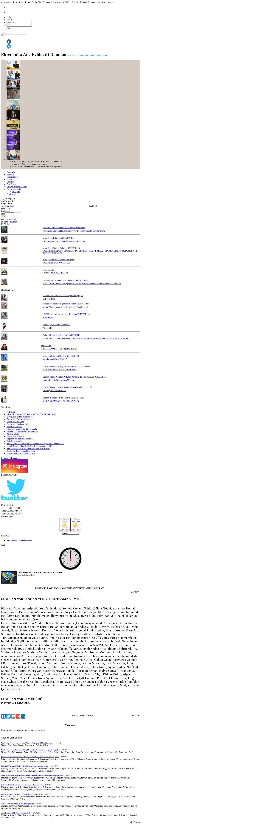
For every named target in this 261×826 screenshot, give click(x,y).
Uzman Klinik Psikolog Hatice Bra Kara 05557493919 (66, 366)
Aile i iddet (47, 328)
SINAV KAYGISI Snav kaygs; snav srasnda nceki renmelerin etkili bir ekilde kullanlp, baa (82, 283)
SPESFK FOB (49, 299)
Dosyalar (10, 182)
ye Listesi (11, 412)
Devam (136, 822)
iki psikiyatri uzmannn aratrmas (20, 439)
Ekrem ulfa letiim (14, 189)
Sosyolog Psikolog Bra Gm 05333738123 (61, 356)
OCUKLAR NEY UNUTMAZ (56, 263)
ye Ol (9, 17)
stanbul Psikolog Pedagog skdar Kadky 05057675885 (66, 304)
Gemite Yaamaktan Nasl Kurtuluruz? (22, 431)
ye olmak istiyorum (9, 222)
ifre (2, 214)
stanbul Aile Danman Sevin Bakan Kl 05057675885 (65, 280)
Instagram (16, 191)
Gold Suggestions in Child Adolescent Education (64, 241)
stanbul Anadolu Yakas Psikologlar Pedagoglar (63, 295)
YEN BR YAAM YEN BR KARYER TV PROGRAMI (31, 414)
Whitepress (11, 194)
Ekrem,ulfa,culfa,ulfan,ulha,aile (20, 417)
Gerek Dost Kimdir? (15, 436)
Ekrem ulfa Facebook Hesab (19, 419)
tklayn (43, 730)
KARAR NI (48, 317)
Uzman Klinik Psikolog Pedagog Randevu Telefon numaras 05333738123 (75, 377)
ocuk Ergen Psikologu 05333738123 (58, 238)
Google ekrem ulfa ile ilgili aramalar (22, 429)
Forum (9, 179)
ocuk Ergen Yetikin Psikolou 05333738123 (61, 248)
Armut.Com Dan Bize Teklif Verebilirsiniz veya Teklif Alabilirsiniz (35, 443)
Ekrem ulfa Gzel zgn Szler (18, 424)
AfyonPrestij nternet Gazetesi (19, 540)
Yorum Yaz (135, 715)
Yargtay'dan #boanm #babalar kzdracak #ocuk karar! (65, 307)
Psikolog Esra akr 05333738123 (56, 324)
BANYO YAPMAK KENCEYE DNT (60, 369)
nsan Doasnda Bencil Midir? (55, 359)
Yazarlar (90, 715)
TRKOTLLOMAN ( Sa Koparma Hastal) (59, 349)
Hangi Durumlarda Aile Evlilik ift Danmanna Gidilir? (29, 446)
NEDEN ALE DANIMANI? (55, 273)
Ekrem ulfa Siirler (14, 426)
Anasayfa (11, 172)
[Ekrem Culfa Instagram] (14, 472)
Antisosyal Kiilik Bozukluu (54, 390)
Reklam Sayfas (13, 434)
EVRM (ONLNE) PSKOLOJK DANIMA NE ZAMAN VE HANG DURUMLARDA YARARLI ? (87, 338)
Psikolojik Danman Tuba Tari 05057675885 (61, 335)
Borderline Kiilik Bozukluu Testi (21, 451)
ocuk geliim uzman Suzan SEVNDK (58, 259)
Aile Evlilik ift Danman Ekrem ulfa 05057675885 (64, 227)
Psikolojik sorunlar (15, 441)
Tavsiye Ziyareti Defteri (17, 186)
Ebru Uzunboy (49, 270)
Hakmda (10, 174)
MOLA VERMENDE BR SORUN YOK (61, 401)
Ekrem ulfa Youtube (15, 421)
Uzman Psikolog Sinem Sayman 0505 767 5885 (63, 398)
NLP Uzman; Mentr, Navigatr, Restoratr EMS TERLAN (67, 314)
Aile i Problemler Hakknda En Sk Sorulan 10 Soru (28, 448)
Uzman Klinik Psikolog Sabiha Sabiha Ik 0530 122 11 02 (67, 387)
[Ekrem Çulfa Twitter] (14, 502)
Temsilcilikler (12, 177)
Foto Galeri (11, 184)
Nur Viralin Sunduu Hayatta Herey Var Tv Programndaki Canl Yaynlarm (74, 231)
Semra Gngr (46, 345)
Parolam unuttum (8, 219)
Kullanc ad (5, 211)
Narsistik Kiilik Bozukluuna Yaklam (58, 380)
